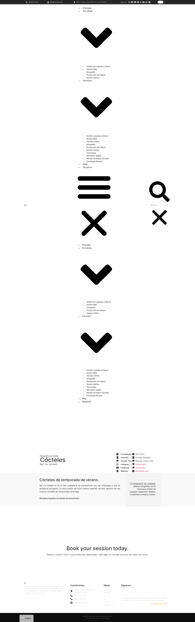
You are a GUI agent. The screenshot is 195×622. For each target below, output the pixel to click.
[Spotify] (149, 2)
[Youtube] (143, 2)
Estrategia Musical (94, 161)
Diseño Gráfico (93, 78)
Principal (87, 8)
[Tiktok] (146, 2)
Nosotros (87, 167)
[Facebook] (132, 2)
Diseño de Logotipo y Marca (99, 66)
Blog (85, 164)
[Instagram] (129, 2)
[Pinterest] (138, 2)
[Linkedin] (135, 2)
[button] (94, 205)
